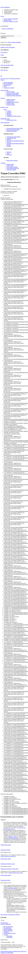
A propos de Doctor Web (9, 933)
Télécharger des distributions (11, 13)
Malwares (9, 139)
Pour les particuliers (8, 82)
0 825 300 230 (4, 52)
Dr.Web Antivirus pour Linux (16, 872)
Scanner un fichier (11, 99)
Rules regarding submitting (14, 42)
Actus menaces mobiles (12, 167)
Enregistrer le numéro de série (11, 9)
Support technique (8, 11)
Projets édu (9, 154)
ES (7, 78)
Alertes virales (10, 165)
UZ (16, 78)
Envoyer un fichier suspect (13, 93)
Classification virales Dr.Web (13, 136)
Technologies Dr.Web (12, 131)
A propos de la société (9, 87)
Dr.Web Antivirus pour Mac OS (8, 856)
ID (19, 78)
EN (6, 78)
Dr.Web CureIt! (10, 103)
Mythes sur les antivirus (12, 160)
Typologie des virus (11, 138)
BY (18, 78)
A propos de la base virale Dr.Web (15, 128)
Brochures (9, 152)
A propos (9, 110)
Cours (8, 153)
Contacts (6, 934)
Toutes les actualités (11, 169)
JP (12, 78)
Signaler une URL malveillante (14, 95)
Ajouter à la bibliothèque (7, 28)
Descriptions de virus (12, 120)
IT (10, 78)
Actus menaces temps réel (13, 168)
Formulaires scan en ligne (13, 102)
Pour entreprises (7, 928)
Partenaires (6, 932)
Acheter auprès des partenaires (11, 18)
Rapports (9, 113)
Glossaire (9, 146)
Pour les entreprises (8, 83)
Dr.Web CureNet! (11, 104)
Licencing (9, 112)
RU (2, 78)
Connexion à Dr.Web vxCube (14, 116)
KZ (14, 78)
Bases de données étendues (13, 129)
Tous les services (10, 91)
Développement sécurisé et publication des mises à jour (14, 951)
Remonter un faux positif (12, 94)
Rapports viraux (10, 164)
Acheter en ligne (7, 20)
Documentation (7, 12)
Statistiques (9, 114)
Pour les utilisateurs (8, 930)
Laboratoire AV (7, 85)
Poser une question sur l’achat (11, 21)
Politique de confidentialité (7, 952)
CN (4, 78)
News (5, 86)
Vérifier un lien (10, 100)
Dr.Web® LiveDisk (12, 837)
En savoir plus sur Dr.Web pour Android (10, 914)
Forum (2, 55)
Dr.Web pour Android (12, 888)
